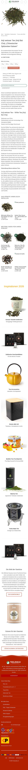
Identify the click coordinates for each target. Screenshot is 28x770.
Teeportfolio (6, 690)
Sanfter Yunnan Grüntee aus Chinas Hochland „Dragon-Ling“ (20, 268)
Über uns (5, 683)
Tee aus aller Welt (21, 34)
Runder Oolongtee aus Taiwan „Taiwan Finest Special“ (6, 268)
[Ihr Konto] (22, 2)
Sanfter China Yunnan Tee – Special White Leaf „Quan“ (20, 217)
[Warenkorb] (25, 2)
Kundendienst (6, 704)
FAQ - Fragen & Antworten (9, 707)
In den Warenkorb (13, 67)
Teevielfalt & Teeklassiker (10, 34)
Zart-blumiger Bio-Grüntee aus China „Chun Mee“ (5, 246)
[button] (2, 2)
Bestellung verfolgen (8, 696)
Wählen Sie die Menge (5, 61)
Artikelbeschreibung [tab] (8, 85)
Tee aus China (4, 35)
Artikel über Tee (6, 693)
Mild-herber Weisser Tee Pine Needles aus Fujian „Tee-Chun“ (7, 217)
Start (2, 34)
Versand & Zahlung (7, 710)
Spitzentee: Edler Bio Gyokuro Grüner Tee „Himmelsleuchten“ (20, 246)
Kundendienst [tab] (6, 88)
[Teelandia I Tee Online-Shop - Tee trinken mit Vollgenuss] (14, 1)
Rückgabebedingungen (8, 716)
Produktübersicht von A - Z (9, 687)
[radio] (2, 64)
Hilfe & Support (6, 713)
